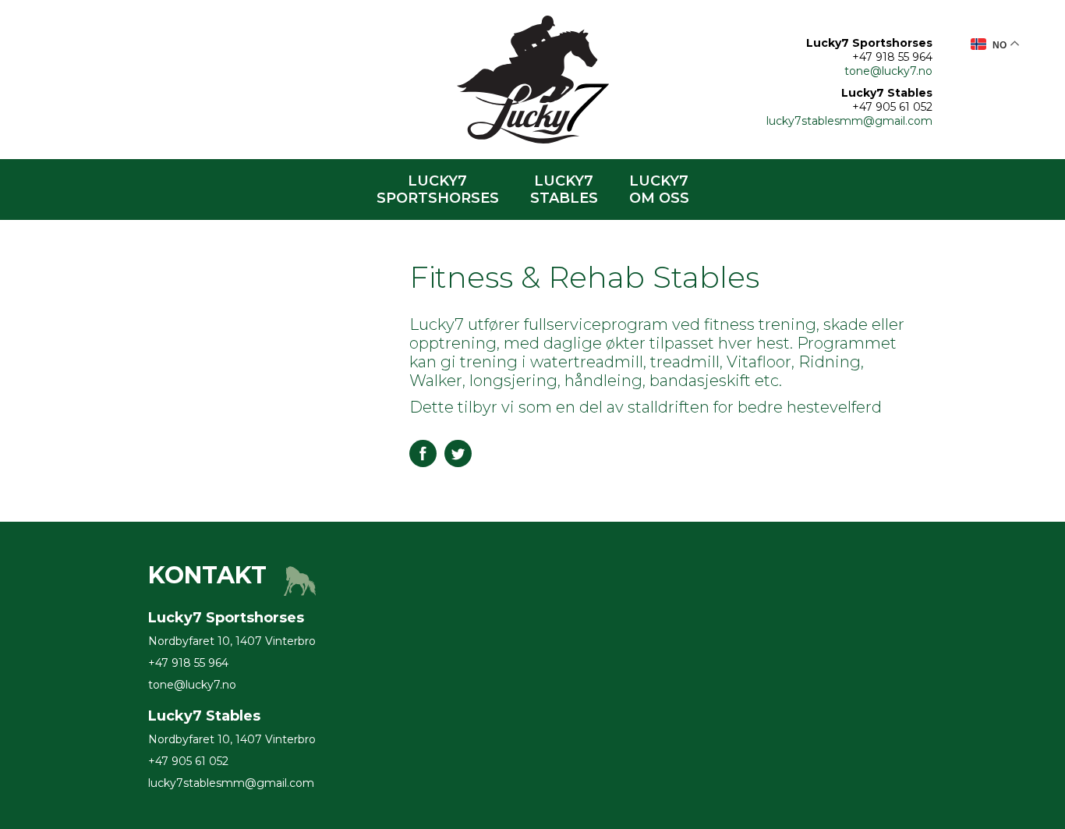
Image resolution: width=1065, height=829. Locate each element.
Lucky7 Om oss (659, 189)
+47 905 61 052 (892, 107)
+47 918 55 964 (892, 57)
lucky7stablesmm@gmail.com (849, 121)
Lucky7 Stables (564, 189)
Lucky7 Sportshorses (438, 189)
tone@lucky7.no (888, 71)
